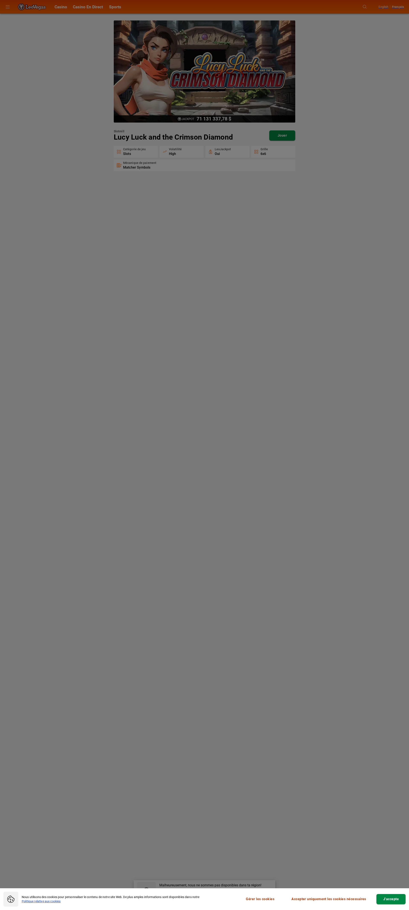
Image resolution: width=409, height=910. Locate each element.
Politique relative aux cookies (41, 901)
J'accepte (391, 899)
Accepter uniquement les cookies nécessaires (328, 899)
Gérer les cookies (260, 899)
